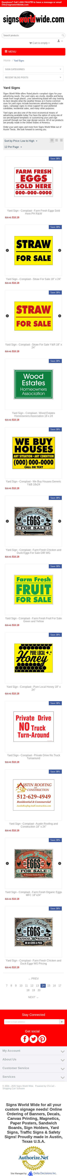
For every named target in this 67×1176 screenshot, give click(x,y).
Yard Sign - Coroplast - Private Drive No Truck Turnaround (33, 757)
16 (54, 985)
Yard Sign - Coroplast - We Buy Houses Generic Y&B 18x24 (33, 483)
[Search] (63, 36)
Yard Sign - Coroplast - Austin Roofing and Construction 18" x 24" (33, 825)
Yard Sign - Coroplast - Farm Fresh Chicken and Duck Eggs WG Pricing (33, 962)
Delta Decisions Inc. (45, 1173)
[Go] (61, 1021)
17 (59, 985)
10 (21, 985)
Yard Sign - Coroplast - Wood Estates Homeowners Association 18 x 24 (33, 414)
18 (28, 990)
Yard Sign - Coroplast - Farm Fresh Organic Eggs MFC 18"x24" (33, 893)
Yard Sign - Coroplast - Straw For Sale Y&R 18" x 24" (33, 346)
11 (26, 985)
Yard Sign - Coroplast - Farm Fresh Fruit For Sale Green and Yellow (33, 620)
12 (31, 985)
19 (33, 990)
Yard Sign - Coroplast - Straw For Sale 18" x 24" (33, 279)
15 (48, 985)
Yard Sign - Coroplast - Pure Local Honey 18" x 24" (34, 688)
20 (39, 990)
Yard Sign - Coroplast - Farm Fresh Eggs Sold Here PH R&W (33, 212)
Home (7, 60)
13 (37, 985)
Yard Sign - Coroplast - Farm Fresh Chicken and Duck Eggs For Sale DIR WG (33, 551)
